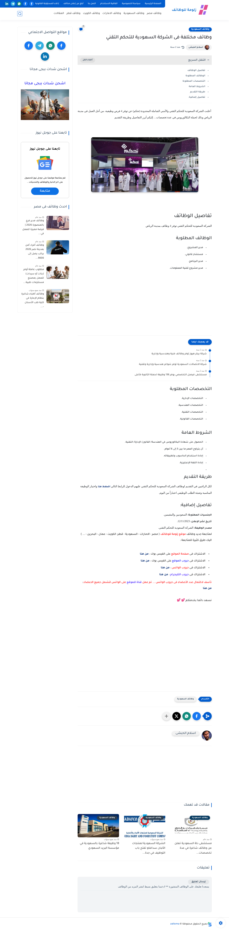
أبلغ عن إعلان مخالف (73, 4)
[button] (196, 716)
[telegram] (13, 4)
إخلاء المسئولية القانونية (47, 4)
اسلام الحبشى (195, 47)
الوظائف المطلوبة (195, 76)
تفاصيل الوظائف (196, 70)
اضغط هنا (104, 487)
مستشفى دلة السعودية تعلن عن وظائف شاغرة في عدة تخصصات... (193, 848)
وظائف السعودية (134, 13)
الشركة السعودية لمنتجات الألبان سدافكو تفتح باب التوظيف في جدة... (148, 848)
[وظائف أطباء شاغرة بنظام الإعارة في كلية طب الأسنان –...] (57, 296)
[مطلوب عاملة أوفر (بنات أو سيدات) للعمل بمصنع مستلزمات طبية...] (57, 272)
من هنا (144, 554)
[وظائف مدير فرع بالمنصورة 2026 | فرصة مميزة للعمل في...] (57, 223)
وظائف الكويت (91, 13)
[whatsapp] (19, 4)
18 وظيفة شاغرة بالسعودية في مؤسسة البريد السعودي (99, 846)
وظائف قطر (73, 13)
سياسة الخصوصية (131, 4)
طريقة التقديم (197, 92)
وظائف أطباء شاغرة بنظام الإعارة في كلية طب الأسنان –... (32, 300)
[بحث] (19, 13)
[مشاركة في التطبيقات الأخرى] (166, 716)
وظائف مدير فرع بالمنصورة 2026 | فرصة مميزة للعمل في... (33, 227)
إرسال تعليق (198, 882)
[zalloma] (189, 9)
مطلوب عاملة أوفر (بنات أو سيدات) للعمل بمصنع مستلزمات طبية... (33, 276)
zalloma (174, 924)
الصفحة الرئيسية (153, 4)
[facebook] (31, 4)
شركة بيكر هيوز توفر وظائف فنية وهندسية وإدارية (179, 354)
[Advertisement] (145, 308)
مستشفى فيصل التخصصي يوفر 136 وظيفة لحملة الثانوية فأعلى (171, 375)
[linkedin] (7, 4)
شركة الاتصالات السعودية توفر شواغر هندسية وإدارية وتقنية (173, 364)
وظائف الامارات (111, 13)
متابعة (44, 191)
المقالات (59, 13)
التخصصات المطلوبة (194, 81)
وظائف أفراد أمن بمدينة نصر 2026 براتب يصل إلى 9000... (34, 251)
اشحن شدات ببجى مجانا (44, 84)
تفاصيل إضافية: (196, 97)
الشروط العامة (197, 86)
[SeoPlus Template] (210, 924)
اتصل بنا (92, 4)
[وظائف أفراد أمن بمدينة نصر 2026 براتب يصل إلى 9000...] (57, 247)
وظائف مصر (154, 13)
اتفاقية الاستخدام (109, 4)
